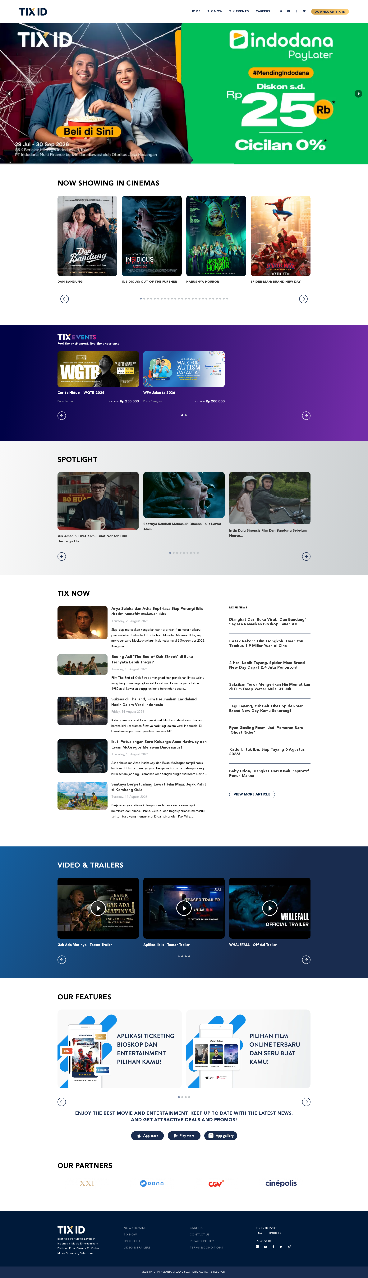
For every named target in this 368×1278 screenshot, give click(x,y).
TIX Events (239, 11)
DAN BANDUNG (70, 281)
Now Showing (135, 1228)
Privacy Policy (202, 1241)
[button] (64, 299)
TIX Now (214, 11)
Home (195, 11)
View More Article (252, 794)
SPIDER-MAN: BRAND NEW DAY (276, 281)
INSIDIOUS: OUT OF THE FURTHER (149, 281)
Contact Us (199, 1234)
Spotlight (132, 1241)
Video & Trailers (137, 1247)
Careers (263, 11)
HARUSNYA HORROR (202, 281)
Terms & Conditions (206, 1247)
